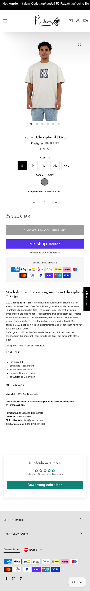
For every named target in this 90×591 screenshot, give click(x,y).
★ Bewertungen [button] (87, 298)
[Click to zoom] (79, 44)
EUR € (33, 549)
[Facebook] (6, 579)
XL (55, 165)
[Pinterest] (21, 579)
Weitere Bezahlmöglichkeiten (45, 252)
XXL (66, 165)
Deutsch (9, 549)
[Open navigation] (16, 21)
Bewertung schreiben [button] (45, 485)
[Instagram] (13, 579)
